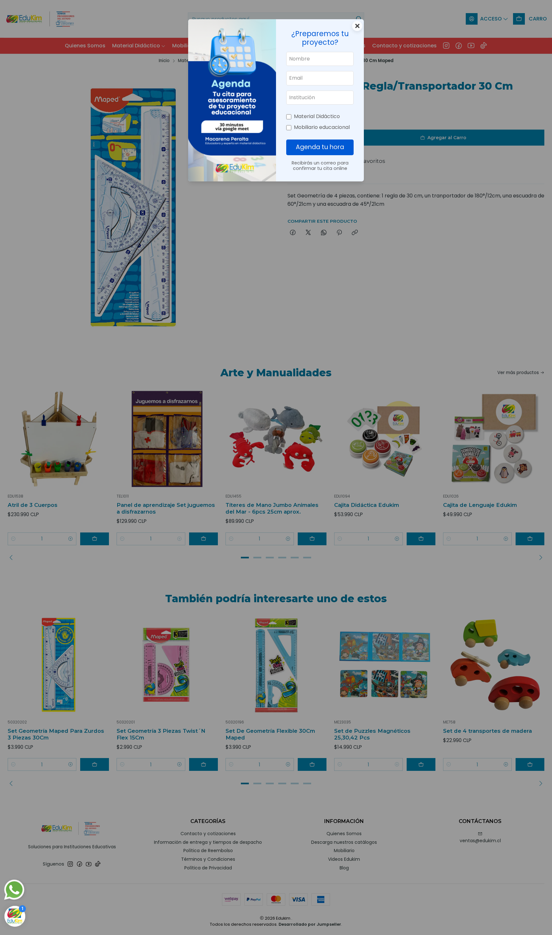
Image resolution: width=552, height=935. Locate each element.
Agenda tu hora (320, 147)
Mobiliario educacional (322, 127)
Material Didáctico (317, 116)
